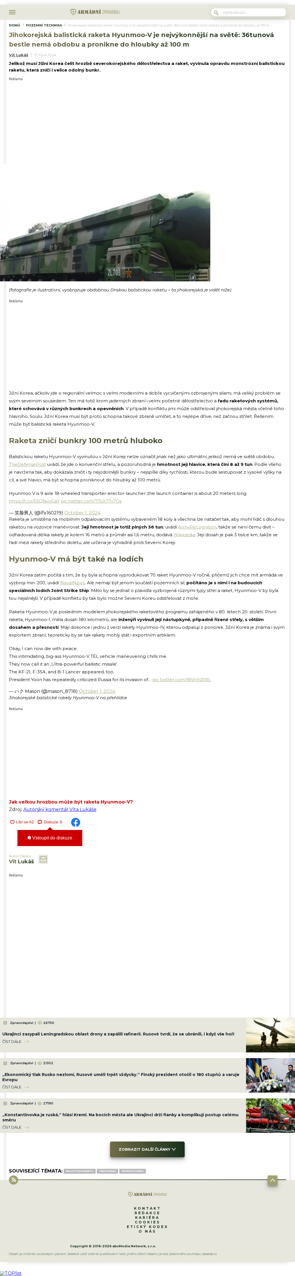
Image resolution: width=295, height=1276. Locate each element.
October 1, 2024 (82, 513)
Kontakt (147, 1208)
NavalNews (72, 582)
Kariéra (147, 1217)
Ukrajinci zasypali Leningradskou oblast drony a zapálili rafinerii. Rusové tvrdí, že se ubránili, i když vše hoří (118, 1034)
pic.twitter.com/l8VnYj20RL (181, 679)
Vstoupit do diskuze (51, 837)
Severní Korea (132, 1171)
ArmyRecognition (197, 527)
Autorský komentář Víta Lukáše (60, 809)
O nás (147, 1231)
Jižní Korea (107, 1171)
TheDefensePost (27, 464)
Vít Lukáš (18, 55)
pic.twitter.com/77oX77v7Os (91, 501)
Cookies (147, 1222)
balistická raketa (79, 1171)
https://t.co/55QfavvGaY (34, 501)
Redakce (147, 1213)
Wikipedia (184, 534)
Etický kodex (147, 1227)
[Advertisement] (147, 121)
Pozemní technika (44, 25)
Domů (14, 25)
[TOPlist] (11, 1273)
